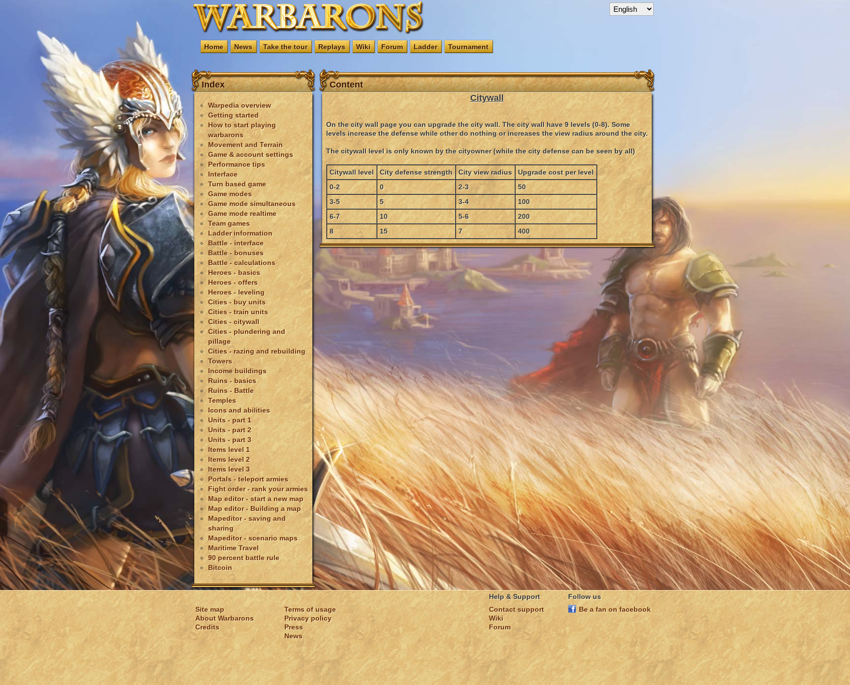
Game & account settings (250, 154)
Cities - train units (238, 312)
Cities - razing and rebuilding (256, 351)
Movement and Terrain (245, 145)
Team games (229, 223)
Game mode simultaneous (252, 204)
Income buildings (237, 371)
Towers (220, 361)
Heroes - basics (234, 272)
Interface (223, 174)
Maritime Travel (233, 548)
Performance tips (236, 164)
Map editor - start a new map (256, 499)
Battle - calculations (241, 263)
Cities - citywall (233, 322)
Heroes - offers (233, 282)
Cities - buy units (237, 302)
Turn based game (237, 184)
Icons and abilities (239, 410)
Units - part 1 (229, 420)
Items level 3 (229, 469)
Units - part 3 (229, 440)
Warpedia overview (239, 105)
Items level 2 (229, 459)
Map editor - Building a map (254, 508)
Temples (222, 400)
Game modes (230, 194)
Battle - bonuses (236, 253)
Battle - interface (236, 243)
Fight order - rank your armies (258, 489)
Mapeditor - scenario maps (253, 538)
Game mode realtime (242, 213)
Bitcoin (220, 567)
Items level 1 (229, 449)
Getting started (233, 115)
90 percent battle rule (243, 558)
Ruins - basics (232, 381)
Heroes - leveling (236, 292)
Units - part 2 (229, 430)
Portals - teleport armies (248, 479)
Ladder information (240, 233)
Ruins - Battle (231, 390)
